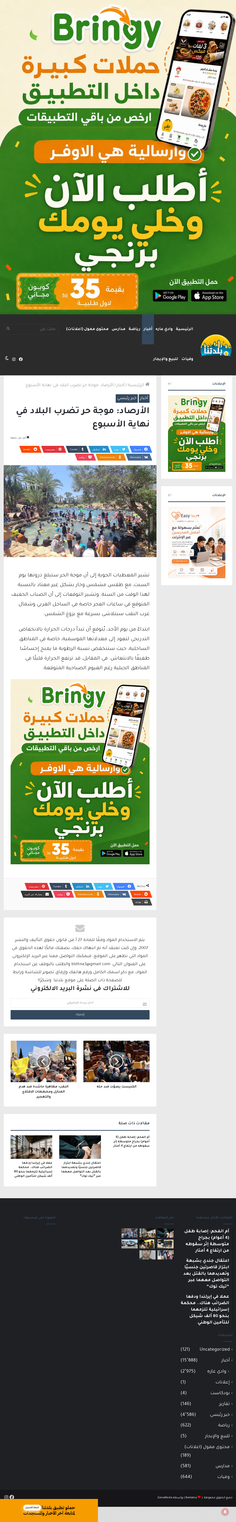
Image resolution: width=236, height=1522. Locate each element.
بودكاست (220, 1393)
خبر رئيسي (126, 398)
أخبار (148, 329)
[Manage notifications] (225, 1512)
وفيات (187, 359)
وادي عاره (164, 329)
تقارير (224, 1404)
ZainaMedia (164, 1497)
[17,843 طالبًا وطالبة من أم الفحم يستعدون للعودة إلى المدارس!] (129, 1232)
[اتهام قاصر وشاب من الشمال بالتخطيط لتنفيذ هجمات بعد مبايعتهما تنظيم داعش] (165, 1243)
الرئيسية (184, 329)
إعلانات (222, 1382)
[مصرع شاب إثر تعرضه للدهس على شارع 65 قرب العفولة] (129, 1243)
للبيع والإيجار (165, 359)
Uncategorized (215, 1349)
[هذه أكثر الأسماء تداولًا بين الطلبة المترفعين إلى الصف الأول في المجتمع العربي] (165, 1254)
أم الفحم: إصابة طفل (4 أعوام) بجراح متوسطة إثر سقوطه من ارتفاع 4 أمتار (131, 1142)
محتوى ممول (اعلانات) (87, 329)
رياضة (134, 329)
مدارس (118, 329)
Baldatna (191, 1497)
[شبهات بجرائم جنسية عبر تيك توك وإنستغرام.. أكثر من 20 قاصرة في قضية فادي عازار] (147, 1254)
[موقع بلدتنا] (216, 344)
